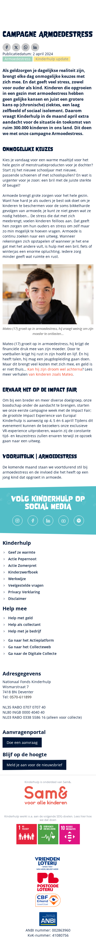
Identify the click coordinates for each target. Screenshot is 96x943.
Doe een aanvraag (22, 742)
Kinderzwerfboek (23, 572)
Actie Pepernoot (22, 558)
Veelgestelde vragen (26, 585)
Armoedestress (17, 58)
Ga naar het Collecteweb (29, 646)
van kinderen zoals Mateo (51, 374)
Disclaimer (17, 598)
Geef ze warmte (21, 552)
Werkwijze (17, 578)
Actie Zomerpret (22, 565)
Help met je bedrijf (24, 631)
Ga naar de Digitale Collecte (32, 653)
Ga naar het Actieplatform (31, 640)
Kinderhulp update (52, 58)
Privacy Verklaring (24, 592)
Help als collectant (24, 624)
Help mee (15, 608)
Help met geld (20, 617)
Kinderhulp (17, 542)
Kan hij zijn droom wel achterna (54, 369)
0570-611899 (20, 697)
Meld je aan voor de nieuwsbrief (34, 764)
